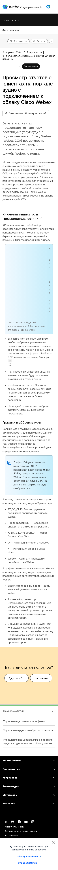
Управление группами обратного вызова (28, 730)
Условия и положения (14, 827)
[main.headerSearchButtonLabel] (41, 6)
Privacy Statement (27, 856)
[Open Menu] (55, 7)
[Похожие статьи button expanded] (53, 711)
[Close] (53, 842)
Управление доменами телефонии (24, 721)
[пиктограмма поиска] (41, 7)
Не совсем (41, 678)
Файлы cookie (11, 835)
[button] (48, 7)
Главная (5, 20)
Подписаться (31, 66)
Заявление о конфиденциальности (21, 831)
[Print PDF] (19, 66)
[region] (29, 854)
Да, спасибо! (16, 678)
